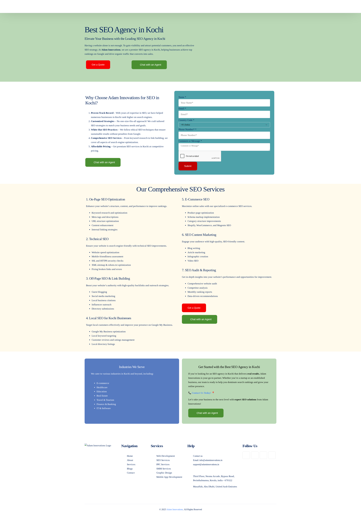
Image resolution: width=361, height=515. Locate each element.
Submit (187, 166)
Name (182, 97)
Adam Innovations (174, 509)
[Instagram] (254, 455)
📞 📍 (201, 393)
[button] (98, 64)
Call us (268, 6)
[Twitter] (272, 455)
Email (182, 108)
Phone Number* (187, 129)
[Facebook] (246, 455)
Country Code (186, 120)
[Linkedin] (263, 455)
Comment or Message (190, 141)
